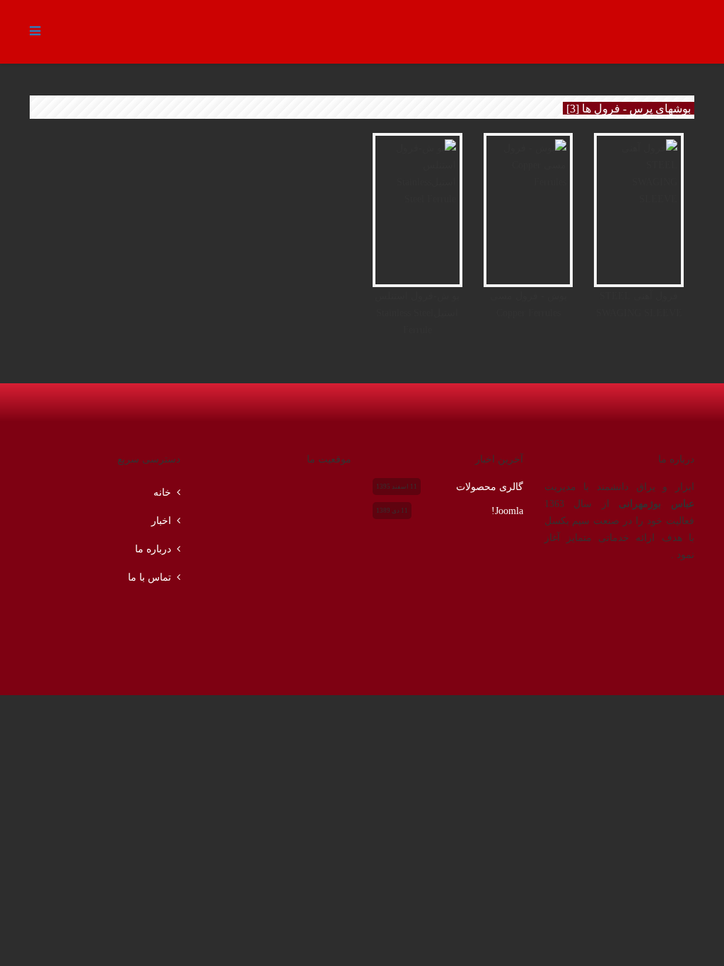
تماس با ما (149, 577)
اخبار (161, 520)
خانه (162, 492)
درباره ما (153, 549)
